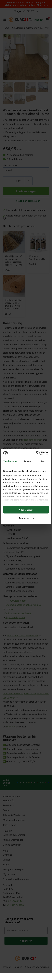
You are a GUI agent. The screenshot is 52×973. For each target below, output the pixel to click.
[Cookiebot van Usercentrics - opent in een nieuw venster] (37, 453)
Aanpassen (24, 518)
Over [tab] (42, 461)
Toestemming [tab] (10, 461)
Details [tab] (27, 461)
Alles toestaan (26, 510)
